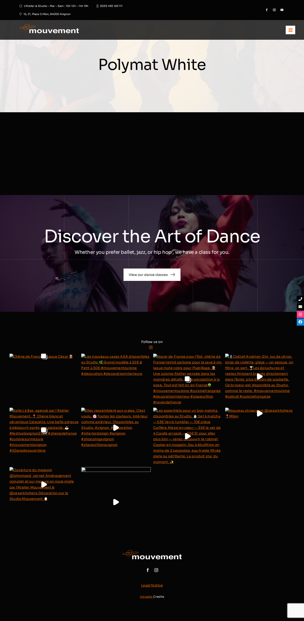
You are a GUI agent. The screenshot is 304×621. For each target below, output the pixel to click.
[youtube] (281, 10)
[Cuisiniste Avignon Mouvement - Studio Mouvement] (73, 30)
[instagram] (274, 10)
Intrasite (146, 596)
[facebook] (266, 10)
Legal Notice (152, 585)
